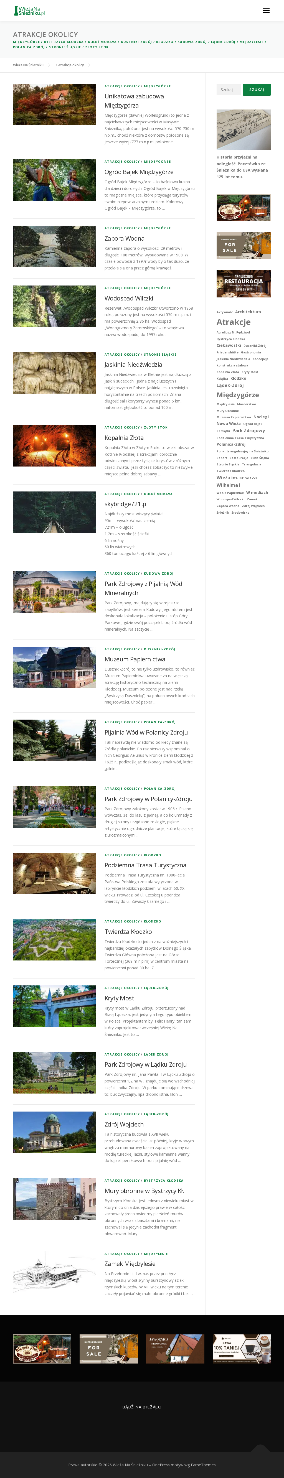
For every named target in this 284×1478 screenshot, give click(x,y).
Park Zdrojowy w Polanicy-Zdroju (148, 798)
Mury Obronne (228, 411)
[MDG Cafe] (242, 1348)
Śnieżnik (223, 512)
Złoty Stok (96, 47)
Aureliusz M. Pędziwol (233, 332)
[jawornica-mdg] (175, 1348)
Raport (222, 458)
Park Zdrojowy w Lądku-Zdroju (146, 1064)
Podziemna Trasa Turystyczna (146, 865)
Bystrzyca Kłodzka (64, 42)
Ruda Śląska (260, 458)
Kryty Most (119, 998)
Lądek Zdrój (223, 42)
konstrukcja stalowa (232, 365)
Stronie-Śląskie (160, 354)
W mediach (257, 492)
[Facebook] (135, 1422)
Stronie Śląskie (65, 47)
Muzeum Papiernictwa (135, 659)
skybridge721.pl (126, 504)
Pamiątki (223, 431)
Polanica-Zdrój (160, 722)
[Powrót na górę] (260, 1452)
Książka (222, 379)
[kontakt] (149, 1422)
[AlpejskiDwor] (244, 207)
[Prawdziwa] (244, 283)
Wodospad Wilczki (129, 298)
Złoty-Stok (156, 427)
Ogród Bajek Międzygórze (139, 171)
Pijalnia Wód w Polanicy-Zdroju (146, 732)
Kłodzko (164, 42)
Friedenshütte (228, 352)
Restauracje (239, 458)
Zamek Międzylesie (130, 1263)
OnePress (161, 1464)
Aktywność (225, 312)
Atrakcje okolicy (122, 86)
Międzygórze (26, 42)
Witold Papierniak (230, 493)
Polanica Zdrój (29, 47)
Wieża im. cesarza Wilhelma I (237, 481)
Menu (266, 10)
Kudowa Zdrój (192, 42)
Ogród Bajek (252, 424)
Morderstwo (246, 404)
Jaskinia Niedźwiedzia (133, 364)
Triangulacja (251, 464)
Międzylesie (251, 42)
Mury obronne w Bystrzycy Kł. (144, 1190)
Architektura (248, 311)
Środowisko (240, 512)
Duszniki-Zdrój (160, 649)
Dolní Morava (102, 42)
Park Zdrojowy (248, 430)
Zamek (252, 499)
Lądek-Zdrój (156, 988)
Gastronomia (251, 352)
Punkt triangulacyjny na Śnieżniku (242, 451)
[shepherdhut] (244, 245)
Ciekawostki (229, 345)
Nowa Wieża (229, 423)
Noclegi (261, 416)
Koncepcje (260, 359)
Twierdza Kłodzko (128, 931)
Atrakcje (234, 321)
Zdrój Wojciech (124, 1124)
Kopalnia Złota (124, 437)
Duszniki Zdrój (136, 42)
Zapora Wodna (125, 238)
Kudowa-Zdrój (159, 573)
